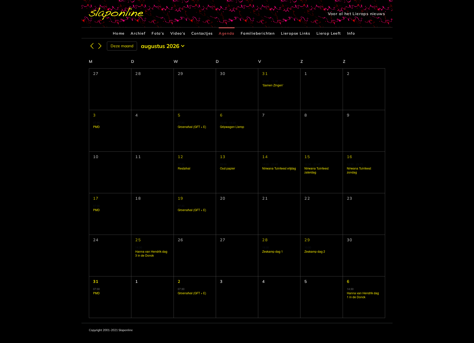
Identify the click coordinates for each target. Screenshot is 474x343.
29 (307, 239)
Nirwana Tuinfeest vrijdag (279, 168)
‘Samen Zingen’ (272, 85)
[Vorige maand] (92, 46)
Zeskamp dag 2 (314, 251)
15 (307, 156)
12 (180, 156)
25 (138, 239)
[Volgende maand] (100, 46)
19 (180, 198)
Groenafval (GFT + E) (192, 126)
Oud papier (227, 168)
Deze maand (122, 45)
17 (96, 198)
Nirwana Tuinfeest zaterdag (316, 170)
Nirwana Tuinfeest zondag (359, 170)
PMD (96, 126)
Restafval (184, 168)
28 (265, 239)
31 (265, 73)
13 (223, 156)
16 (350, 156)
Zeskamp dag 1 (272, 251)
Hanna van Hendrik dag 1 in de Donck (363, 295)
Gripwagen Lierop (232, 126)
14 (265, 156)
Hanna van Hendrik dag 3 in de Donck (151, 253)
